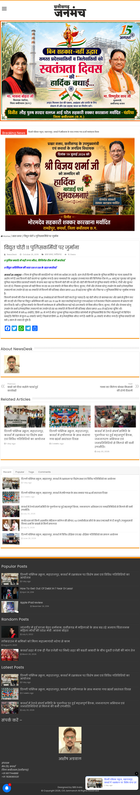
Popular (20, 472)
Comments (44, 472)
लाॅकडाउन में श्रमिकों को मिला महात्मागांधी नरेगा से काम (35, 641)
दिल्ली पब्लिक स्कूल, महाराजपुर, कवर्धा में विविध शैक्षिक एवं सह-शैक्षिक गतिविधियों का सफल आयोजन (69, 534)
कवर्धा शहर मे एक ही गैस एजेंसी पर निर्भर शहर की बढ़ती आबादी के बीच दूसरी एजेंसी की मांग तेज (77, 650)
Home (6, 236)
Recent (7, 472)
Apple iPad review (31, 602)
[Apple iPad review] (9, 607)
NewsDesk (12, 254)
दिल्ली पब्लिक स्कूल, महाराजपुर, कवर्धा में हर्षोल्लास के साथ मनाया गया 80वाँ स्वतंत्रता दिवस (63, 132)
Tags (31, 472)
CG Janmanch (69, 790)
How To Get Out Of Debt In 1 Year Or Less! (46, 588)
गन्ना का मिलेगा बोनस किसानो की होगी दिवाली (116, 387)
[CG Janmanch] (70, 10)
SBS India (77, 787)
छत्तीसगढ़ (57, 254)
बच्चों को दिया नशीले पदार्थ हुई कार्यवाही (23, 387)
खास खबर (17, 236)
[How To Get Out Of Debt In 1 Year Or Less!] (9, 593)
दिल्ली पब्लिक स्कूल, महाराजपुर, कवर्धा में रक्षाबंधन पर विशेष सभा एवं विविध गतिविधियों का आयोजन (24, 435)
